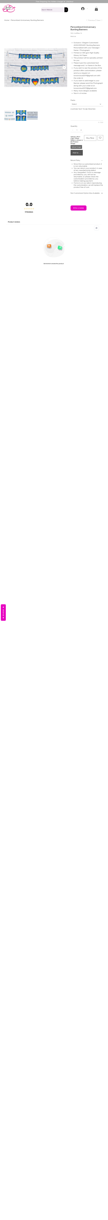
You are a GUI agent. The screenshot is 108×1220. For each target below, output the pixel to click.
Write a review (78, 208)
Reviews (3, 612)
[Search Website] (66, 9)
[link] (96, 9)
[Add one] (81, 130)
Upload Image (76, 147)
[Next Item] (64, 67)
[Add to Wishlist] (100, 137)
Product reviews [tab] (14, 222)
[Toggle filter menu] (96, 228)
